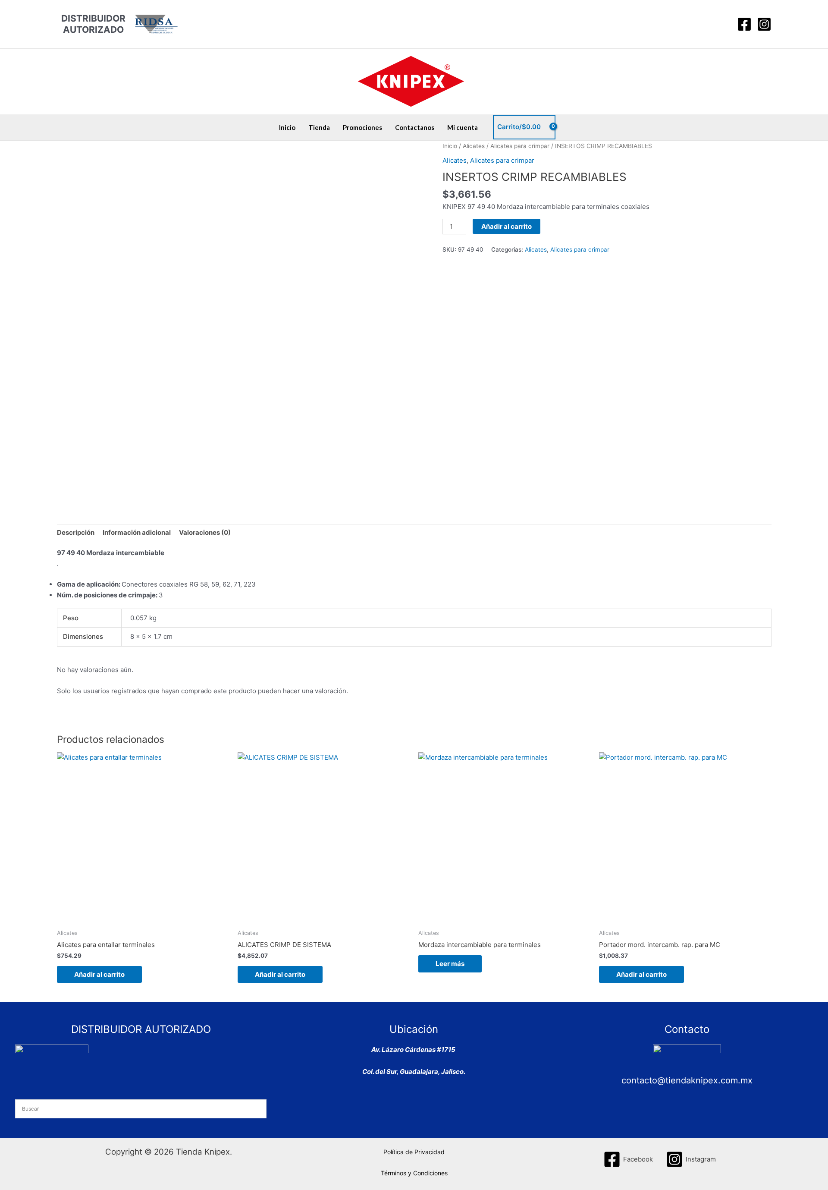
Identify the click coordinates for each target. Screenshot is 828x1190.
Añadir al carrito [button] (99, 974)
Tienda (319, 127)
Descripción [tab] (75, 532)
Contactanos (414, 127)
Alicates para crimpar (519, 145)
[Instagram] (764, 24)
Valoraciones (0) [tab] (205, 532)
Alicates (474, 145)
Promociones (362, 127)
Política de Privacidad (414, 1151)
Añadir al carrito (506, 226)
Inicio (287, 127)
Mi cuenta (462, 127)
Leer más (450, 964)
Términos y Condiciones (414, 1173)
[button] (722, 24)
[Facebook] (744, 24)
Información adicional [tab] (137, 532)
